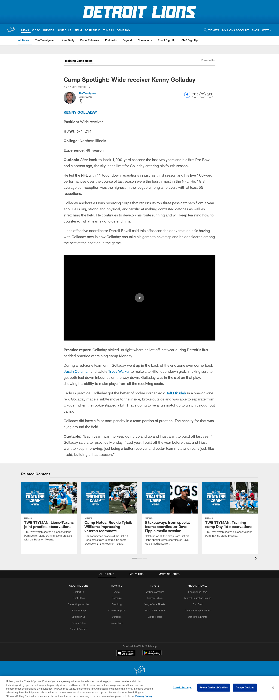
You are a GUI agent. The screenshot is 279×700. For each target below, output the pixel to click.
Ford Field (198, 604)
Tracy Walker (119, 371)
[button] (139, 297)
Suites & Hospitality (155, 610)
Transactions (116, 623)
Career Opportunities (78, 604)
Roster (116, 592)
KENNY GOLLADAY (80, 112)
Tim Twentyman (87, 93)
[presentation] (256, 559)
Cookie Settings (182, 687)
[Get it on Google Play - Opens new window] (152, 654)
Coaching (117, 604)
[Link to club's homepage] (10, 29)
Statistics (116, 616)
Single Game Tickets (154, 604)
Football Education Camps (197, 598)
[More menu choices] (134, 29)
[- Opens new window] (79, 62)
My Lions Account (155, 592)
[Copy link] (210, 95)
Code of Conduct (78, 629)
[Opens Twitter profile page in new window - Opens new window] (81, 101)
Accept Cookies (245, 687)
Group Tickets (155, 616)
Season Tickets (154, 598)
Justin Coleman (77, 371)
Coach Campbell (116, 610)
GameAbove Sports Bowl (197, 610)
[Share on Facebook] (187, 96)
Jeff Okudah (176, 393)
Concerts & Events (197, 616)
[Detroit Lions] (139, 670)
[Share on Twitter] (195, 96)
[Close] (273, 687)
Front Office (79, 598)
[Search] (205, 29)
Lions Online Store (197, 592)
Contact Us (78, 592)
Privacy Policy (79, 623)
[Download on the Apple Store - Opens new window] (125, 653)
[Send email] (202, 96)
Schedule (116, 598)
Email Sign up (79, 610)
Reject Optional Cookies (213, 687)
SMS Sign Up (78, 616)
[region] (139, 688)
